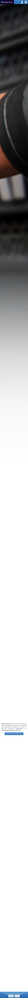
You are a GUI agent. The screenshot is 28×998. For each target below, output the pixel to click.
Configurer (11, 996)
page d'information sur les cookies (14, 993)
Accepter (17, 996)
